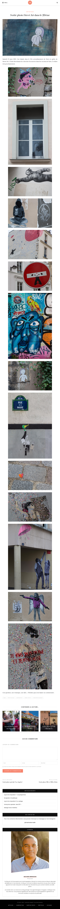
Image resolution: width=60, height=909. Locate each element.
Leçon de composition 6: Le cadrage (13, 801)
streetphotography (38, 697)
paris (4, 697)
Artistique (30, 11)
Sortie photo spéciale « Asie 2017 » (12, 804)
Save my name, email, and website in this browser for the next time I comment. (22, 766)
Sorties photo (31, 905)
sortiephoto (19, 697)
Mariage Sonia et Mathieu (10, 807)
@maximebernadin (30, 822)
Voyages (49, 905)
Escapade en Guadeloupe (10, 798)
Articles (10, 905)
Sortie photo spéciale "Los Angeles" (13, 782)
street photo (28, 697)
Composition (20, 905)
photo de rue (11, 697)
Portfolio (41, 905)
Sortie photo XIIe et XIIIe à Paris (48, 782)
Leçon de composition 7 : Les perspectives (15, 794)
